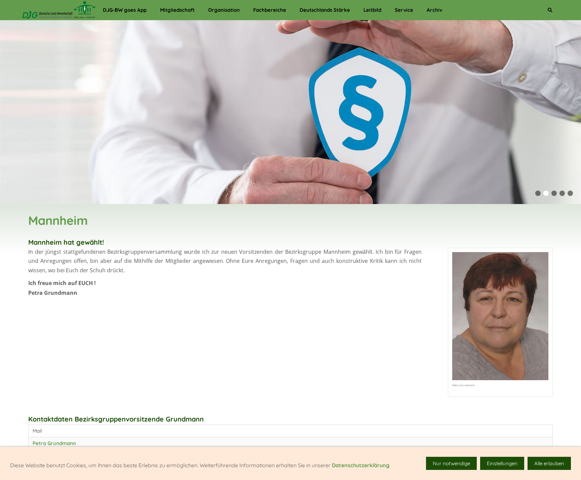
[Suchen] (550, 10)
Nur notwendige (451, 463)
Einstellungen (502, 463)
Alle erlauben (549, 463)
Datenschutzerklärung (360, 465)
